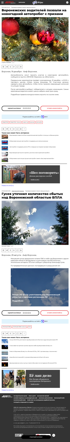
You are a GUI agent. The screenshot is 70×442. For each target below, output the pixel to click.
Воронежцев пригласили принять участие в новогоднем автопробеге (29, 152)
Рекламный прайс (59, 398)
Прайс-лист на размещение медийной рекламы (41, 400)
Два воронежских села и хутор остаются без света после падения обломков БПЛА (33, 363)
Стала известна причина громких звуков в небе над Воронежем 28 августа (30, 345)
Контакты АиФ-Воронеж (46, 398)
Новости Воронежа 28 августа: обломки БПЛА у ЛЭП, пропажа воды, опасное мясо (33, 351)
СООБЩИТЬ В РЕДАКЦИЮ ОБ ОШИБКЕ (23, 402)
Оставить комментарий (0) (54, 108)
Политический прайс (20, 400)
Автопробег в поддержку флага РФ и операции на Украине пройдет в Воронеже (32, 147)
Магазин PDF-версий (43, 396)
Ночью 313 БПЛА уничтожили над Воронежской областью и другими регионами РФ (36, 296)
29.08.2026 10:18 (6, 191)
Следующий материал (36, 437)
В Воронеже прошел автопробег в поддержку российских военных (28, 141)
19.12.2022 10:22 (6, 7)
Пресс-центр (32, 396)
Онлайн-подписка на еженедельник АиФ (25, 398)
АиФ (13, 62)
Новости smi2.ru (8, 185)
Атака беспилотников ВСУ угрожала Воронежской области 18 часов (29, 357)
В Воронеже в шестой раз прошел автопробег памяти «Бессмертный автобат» (31, 158)
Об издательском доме (20, 396)
